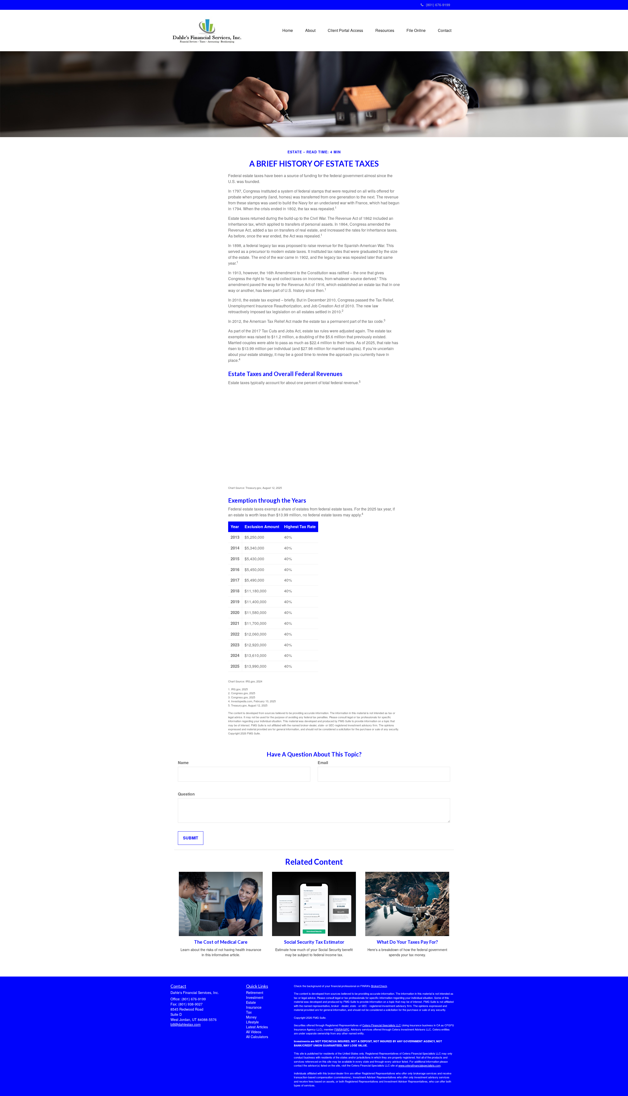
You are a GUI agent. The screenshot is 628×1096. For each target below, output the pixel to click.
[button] (310, 30)
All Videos (253, 1031)
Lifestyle (252, 1021)
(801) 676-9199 (438, 4)
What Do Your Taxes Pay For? (407, 942)
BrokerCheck (379, 986)
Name (183, 762)
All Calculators (257, 1036)
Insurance (254, 1007)
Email (323, 762)
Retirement (254, 992)
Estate (251, 1002)
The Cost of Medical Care (221, 942)
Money (251, 1017)
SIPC (346, 1029)
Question (186, 794)
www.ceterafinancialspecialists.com (419, 1065)
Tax (249, 1012)
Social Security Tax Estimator (314, 942)
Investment (254, 997)
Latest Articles (257, 1026)
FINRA (338, 1029)
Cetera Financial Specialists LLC (381, 1025)
